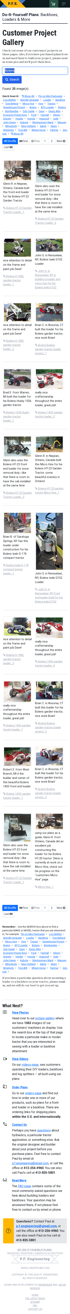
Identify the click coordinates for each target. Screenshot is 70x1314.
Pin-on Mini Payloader (50, 96)
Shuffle (11, 141)
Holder (19, 118)
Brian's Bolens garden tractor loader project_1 (48, 349)
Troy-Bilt (22, 130)
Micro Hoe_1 (45, 886)
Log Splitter (9, 99)
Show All (29, 96)
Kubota (24, 122)
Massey (62, 122)
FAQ (35, 1305)
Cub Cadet (28, 111)
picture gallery (45, 1018)
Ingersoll (44, 118)
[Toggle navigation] (64, 4)
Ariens (33, 107)
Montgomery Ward (42, 122)
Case (41, 111)
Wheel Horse (39, 130)
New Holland (28, 126)
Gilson (56, 114)
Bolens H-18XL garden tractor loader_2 (13, 345)
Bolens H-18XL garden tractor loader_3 (13, 659)
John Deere (9, 122)
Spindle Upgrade (29, 99)
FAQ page (24, 1186)
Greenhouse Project (14, 107)
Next (60, 141)
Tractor (51, 103)
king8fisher (45, 1284)
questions (44, 1130)
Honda (31, 118)
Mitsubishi (11, 126)
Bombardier (11, 111)
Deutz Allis (54, 111)
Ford (33, 114)
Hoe (40, 103)
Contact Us (35, 1309)
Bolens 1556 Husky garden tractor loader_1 (16, 416)
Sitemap (35, 1302)
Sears (54, 126)
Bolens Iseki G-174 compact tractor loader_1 (16, 569)
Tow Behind (11, 103)
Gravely (7, 118)
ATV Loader (47, 107)
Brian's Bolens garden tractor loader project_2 (48, 793)
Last (7, 147)
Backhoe (60, 99)
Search (14, 79)
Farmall (45, 114)
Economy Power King (15, 114)
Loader (47, 99)
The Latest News (35, 1298)
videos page (30, 1064)
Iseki (55, 118)
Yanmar (54, 130)
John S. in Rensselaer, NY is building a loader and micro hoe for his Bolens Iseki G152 (47, 279)
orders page (33, 1093)
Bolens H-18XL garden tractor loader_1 (13, 280)
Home (35, 1295)
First (25, 141)
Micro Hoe (28, 103)
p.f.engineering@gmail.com (30, 1163)
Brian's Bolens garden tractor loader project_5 (48, 727)
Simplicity (8, 130)
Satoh (43, 126)
